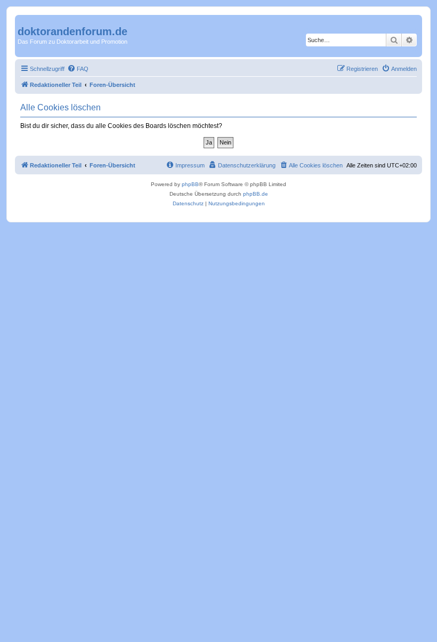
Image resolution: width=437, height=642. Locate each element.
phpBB (190, 184)
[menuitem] (77, 68)
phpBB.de (255, 194)
